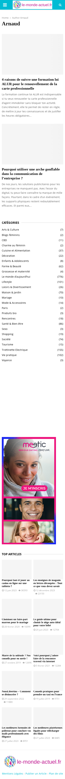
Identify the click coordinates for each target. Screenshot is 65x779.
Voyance (7, 360)
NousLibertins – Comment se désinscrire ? (16, 693)
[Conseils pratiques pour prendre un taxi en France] (48, 681)
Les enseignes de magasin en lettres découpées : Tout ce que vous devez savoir (47, 583)
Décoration (8, 255)
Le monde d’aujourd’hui (16, 276)
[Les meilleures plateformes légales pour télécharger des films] (48, 717)
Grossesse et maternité (16, 271)
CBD (4, 240)
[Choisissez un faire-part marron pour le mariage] (17, 609)
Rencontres (9, 318)
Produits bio (9, 313)
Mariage (7, 297)
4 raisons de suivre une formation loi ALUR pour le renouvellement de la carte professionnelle (30, 83)
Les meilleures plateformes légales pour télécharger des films (47, 730)
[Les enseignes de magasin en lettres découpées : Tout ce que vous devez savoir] (48, 569)
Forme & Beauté (11, 266)
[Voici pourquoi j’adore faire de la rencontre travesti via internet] (48, 645)
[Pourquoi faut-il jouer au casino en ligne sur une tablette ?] (17, 569)
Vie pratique (9, 355)
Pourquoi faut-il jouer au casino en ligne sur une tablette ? (16, 583)
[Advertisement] (32, 401)
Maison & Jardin (11, 292)
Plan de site (56, 773)
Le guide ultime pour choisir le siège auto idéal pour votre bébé (46, 622)
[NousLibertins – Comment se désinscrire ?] (17, 681)
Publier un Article (36, 773)
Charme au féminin (13, 245)
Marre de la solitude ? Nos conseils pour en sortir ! (16, 657)
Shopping (7, 334)
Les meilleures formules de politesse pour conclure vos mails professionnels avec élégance (16, 732)
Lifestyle (7, 282)
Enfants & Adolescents (15, 261)
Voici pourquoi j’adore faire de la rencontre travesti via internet (45, 658)
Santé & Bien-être (12, 323)
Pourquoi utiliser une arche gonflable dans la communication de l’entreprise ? (31, 173)
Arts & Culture (10, 229)
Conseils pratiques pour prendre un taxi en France (47, 693)
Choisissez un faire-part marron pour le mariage (15, 621)
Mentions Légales (12, 773)
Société (6, 339)
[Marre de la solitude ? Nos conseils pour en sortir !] (17, 645)
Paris (5, 308)
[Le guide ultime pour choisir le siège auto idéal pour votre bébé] (48, 609)
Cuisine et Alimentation (16, 250)
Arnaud (24, 17)
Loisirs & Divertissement (16, 287)
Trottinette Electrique (15, 349)
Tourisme (7, 344)
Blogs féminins (11, 235)
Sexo (4, 329)
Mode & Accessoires (14, 302)
